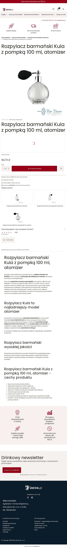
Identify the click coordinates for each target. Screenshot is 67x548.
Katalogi (5, 532)
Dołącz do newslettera (11, 470)
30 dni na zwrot (39, 523)
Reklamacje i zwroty (41, 525)
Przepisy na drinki (8, 528)
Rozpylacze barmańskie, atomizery (38, 37)
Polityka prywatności (9, 523)
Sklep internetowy (32, 546)
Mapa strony (7, 530)
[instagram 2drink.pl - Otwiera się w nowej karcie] (32, 497)
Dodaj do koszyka (35, 168)
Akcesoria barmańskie (19, 37)
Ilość (2, 164)
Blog (36, 530)
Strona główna (5, 37)
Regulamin (6, 525)
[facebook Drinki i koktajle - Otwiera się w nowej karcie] (28, 497)
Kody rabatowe (40, 528)
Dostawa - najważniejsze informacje (46, 521)
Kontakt (5, 521)
